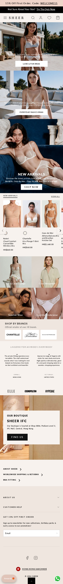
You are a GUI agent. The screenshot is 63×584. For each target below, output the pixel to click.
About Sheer (10, 469)
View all (55, 196)
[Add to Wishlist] (17, 204)
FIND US (17, 437)
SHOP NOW (31, 187)
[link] (41, 18)
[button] (5, 18)
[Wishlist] (49, 18)
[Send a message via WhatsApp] (57, 578)
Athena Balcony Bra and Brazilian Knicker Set (50, 238)
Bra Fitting (9, 480)
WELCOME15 (49, 3)
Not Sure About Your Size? (31, 9)
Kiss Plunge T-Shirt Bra (31, 242)
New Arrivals (10, 196)
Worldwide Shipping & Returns (21, 474)
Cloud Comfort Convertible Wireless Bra (9, 243)
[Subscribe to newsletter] (57, 533)
